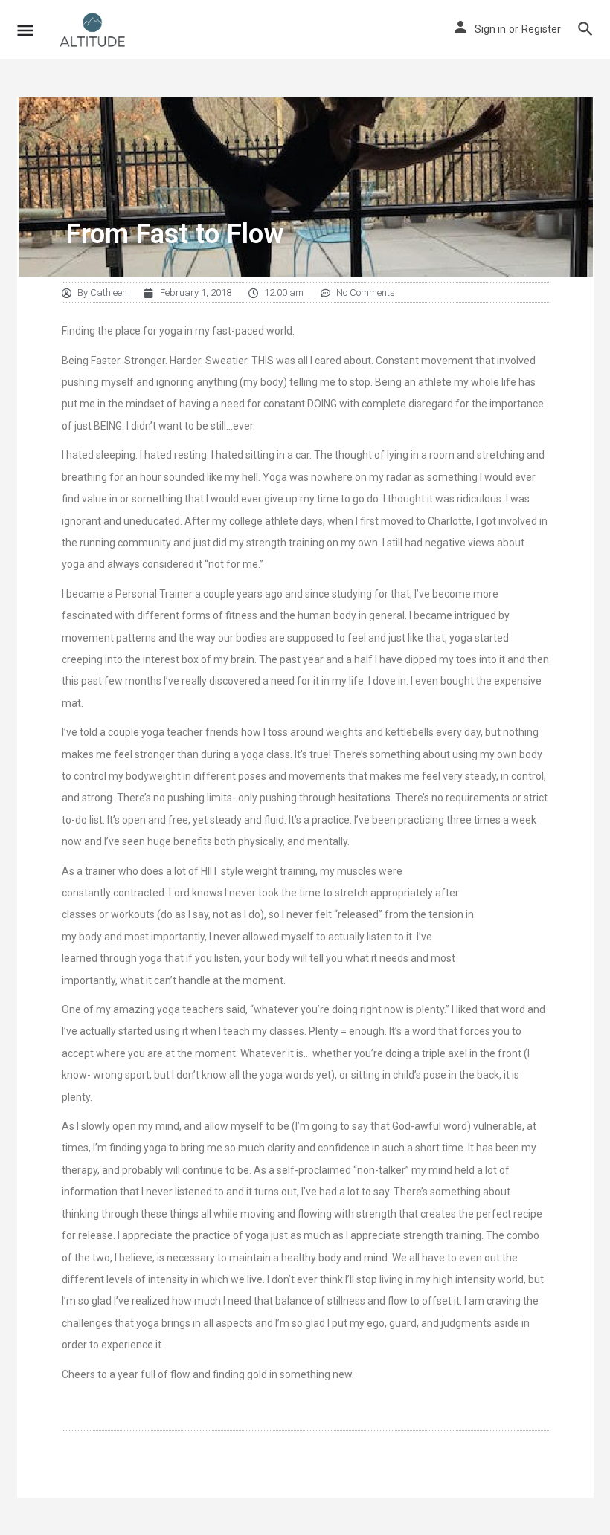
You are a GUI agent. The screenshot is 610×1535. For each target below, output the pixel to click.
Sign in (490, 29)
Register (541, 29)
